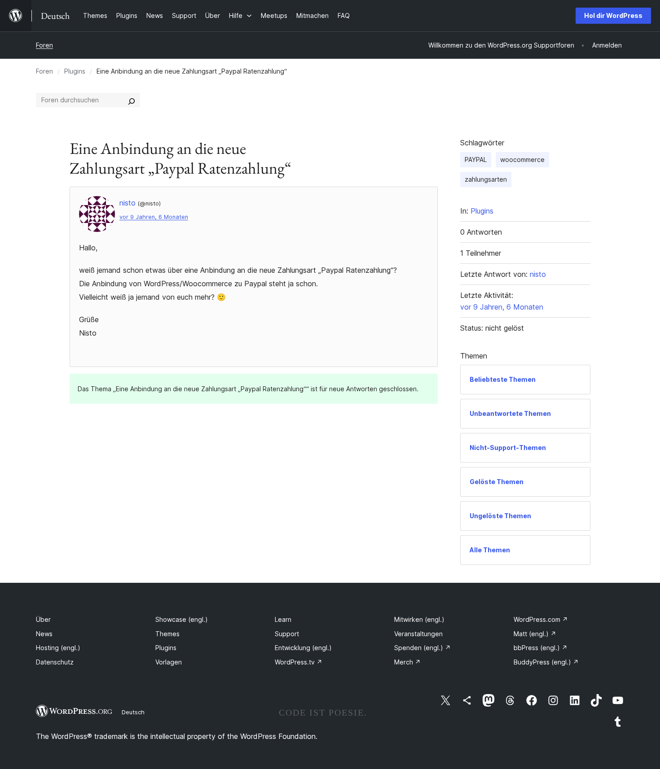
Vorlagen (168, 662)
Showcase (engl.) (181, 619)
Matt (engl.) (535, 634)
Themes (167, 634)
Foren (44, 45)
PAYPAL (476, 159)
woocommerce (522, 159)
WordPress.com (541, 619)
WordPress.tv (298, 662)
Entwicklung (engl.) (303, 647)
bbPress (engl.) (541, 647)
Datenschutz (55, 662)
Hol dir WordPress (613, 15)
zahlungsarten (486, 179)
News (44, 634)
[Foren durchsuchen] (131, 100)
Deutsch (133, 712)
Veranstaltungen (418, 634)
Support (287, 634)
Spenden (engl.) (422, 647)
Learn (283, 619)
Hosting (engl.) (58, 647)
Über (43, 619)
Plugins (74, 71)
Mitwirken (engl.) (419, 619)
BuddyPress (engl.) (546, 662)
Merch (407, 662)
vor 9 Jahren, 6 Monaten (153, 217)
